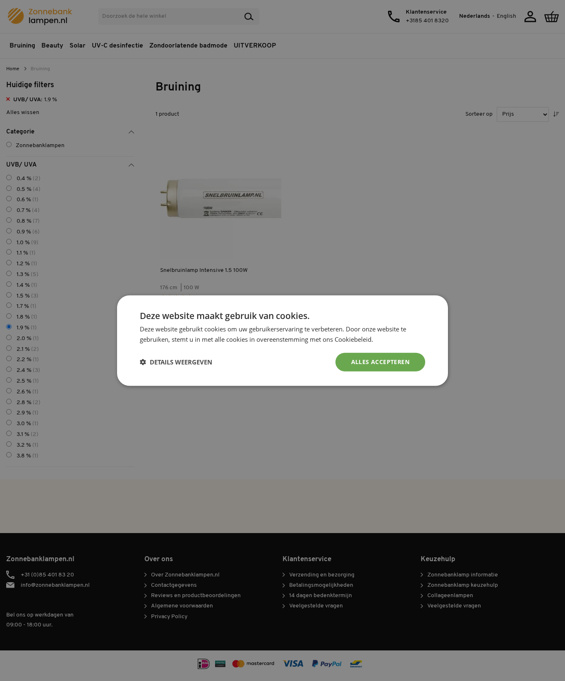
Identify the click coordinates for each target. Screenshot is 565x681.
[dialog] (282, 340)
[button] (176, 362)
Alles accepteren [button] (380, 362)
